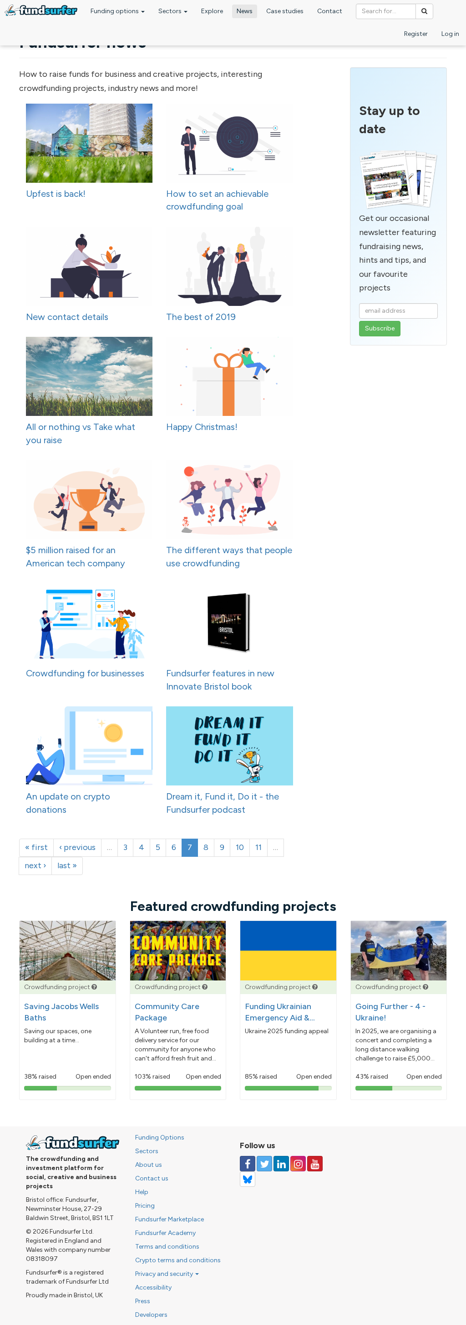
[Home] (41, 10)
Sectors (170, 11)
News (245, 11)
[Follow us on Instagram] (298, 1163)
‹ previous (77, 847)
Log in (450, 34)
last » (67, 865)
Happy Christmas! (202, 426)
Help (141, 1192)
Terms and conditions (167, 1246)
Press (142, 1301)
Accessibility (153, 1287)
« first (36, 847)
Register (416, 34)
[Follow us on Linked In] (281, 1163)
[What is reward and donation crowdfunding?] (94, 987)
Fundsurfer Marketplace (169, 1219)
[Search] (424, 11)
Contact (329, 11)
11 (258, 847)
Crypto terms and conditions (178, 1260)
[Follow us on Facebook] (247, 1163)
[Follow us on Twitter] (264, 1163)
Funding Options (159, 1137)
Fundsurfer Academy (165, 1233)
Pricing (145, 1206)
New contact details (67, 316)
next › (35, 865)
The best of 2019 (201, 316)
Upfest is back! (56, 193)
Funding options (115, 11)
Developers (151, 1315)
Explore (212, 11)
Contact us (151, 1178)
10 (240, 847)
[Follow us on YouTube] (315, 1163)
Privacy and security (164, 1274)
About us (148, 1165)
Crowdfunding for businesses (85, 673)
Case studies (285, 11)
